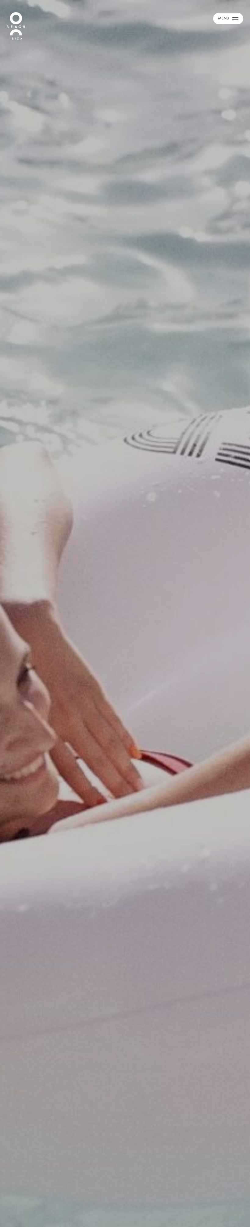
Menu (223, 18)
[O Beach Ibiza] (16, 25)
